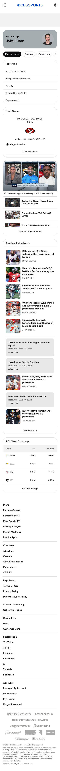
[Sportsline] (42, 728)
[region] (30, 176)
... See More (13, 355)
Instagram (8, 656)
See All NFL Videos (30, 231)
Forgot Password (12, 707)
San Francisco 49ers (27, 139)
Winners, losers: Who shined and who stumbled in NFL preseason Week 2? (38, 308)
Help (5, 626)
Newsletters (10, 696)
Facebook (8, 661)
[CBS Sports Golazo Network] (30, 722)
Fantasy (29, 54)
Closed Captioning (13, 607)
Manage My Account (14, 691)
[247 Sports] (20, 728)
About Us (8, 554)
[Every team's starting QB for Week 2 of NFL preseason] (13, 419)
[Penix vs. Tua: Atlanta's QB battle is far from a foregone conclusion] (13, 277)
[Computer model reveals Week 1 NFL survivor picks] (13, 294)
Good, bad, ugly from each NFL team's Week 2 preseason (37, 382)
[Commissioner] (33, 734)
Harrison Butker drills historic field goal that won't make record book (37, 326)
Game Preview (30, 151)
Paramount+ (10, 570)
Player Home (12, 54)
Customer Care (11, 632)
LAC (12, 467)
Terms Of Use (10, 589)
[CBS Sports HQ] (44, 716)
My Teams (8, 702)
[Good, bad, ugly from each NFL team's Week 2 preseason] (13, 385)
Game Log (44, 54)
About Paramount (13, 564)
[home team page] (30, 131)
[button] (4, 5)
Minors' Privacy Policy (15, 599)
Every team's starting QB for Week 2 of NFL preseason (36, 416)
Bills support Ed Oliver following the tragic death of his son (38, 257)
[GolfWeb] (38, 741)
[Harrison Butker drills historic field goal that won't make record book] (13, 329)
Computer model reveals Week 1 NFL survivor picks (37, 290)
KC (11, 475)
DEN (12, 458)
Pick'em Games (11, 513)
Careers (7, 559)
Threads (7, 672)
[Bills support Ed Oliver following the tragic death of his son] (13, 260)
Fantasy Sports (11, 518)
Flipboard (8, 677)
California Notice (12, 613)
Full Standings (30, 491)
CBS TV (7, 575)
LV (11, 483)
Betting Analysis (12, 529)
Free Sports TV (11, 524)
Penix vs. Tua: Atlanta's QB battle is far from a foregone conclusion (38, 274)
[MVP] (50, 734)
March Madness (12, 535)
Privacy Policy (10, 594)
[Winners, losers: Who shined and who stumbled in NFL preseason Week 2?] (13, 312)
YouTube (8, 645)
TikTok (6, 650)
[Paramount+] (13, 734)
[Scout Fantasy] (22, 741)
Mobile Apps (10, 540)
